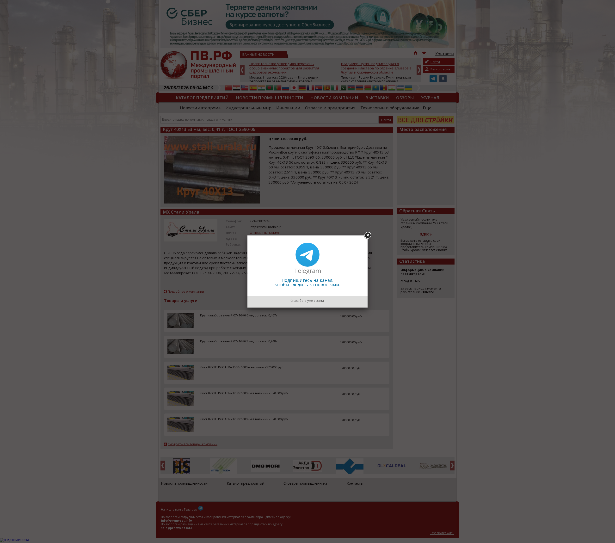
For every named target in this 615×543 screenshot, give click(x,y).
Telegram (307, 270)
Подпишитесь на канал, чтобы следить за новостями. (307, 282)
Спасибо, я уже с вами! (307, 300)
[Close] (367, 235)
